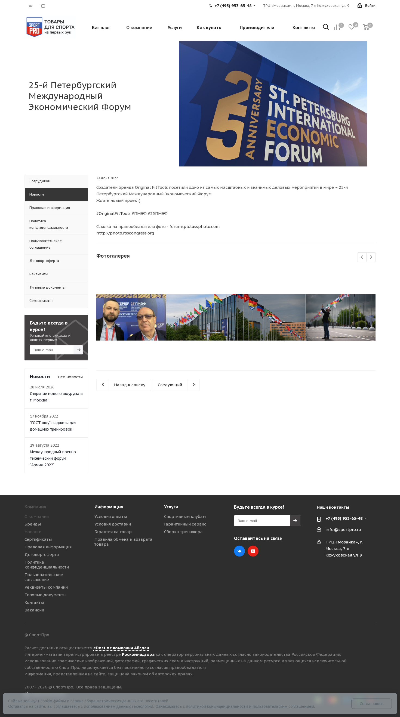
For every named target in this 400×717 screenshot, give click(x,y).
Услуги (171, 506)
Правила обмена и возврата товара (123, 542)
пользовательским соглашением (283, 706)
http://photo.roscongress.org (125, 233)
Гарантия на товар (113, 531)
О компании (36, 516)
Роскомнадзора (138, 654)
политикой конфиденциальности (217, 706)
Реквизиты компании (46, 587)
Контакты (34, 602)
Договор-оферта (41, 554)
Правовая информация (48, 546)
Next (371, 257)
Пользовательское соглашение (43, 577)
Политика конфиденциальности (46, 565)
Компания (35, 506)
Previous (362, 257)
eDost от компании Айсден (121, 647)
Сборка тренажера (183, 531)
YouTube (43, 6)
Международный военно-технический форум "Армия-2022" (54, 458)
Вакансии (34, 610)
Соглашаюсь (371, 703)
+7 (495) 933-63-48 (344, 518)
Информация (108, 506)
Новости (32, 531)
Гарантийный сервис (185, 524)
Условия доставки (112, 524)
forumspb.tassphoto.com (194, 226)
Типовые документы (45, 594)
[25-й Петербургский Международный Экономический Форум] (131, 317)
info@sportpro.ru (343, 529)
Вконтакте (30, 6)
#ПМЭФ (139, 213)
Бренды (32, 524)
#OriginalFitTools (113, 213)
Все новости (70, 376)
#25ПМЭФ (158, 213)
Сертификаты (38, 539)
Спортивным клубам (185, 516)
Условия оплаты (110, 516)
